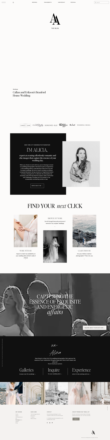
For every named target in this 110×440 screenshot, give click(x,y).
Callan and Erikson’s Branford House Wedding (29, 93)
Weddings (15, 89)
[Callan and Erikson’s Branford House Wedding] (32, 62)
